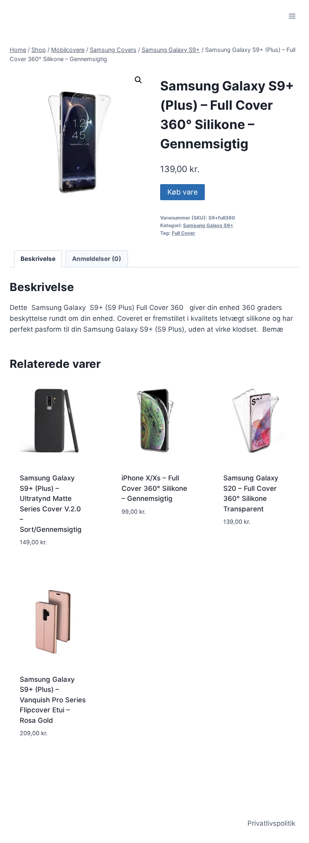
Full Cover (183, 233)
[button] (138, 80)
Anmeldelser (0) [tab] (96, 259)
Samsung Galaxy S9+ (208, 225)
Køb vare (182, 192)
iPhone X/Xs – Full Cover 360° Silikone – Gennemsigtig (154, 488)
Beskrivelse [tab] (38, 259)
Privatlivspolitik (271, 823)
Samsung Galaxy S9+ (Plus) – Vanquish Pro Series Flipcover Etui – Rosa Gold (53, 699)
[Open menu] (291, 16)
